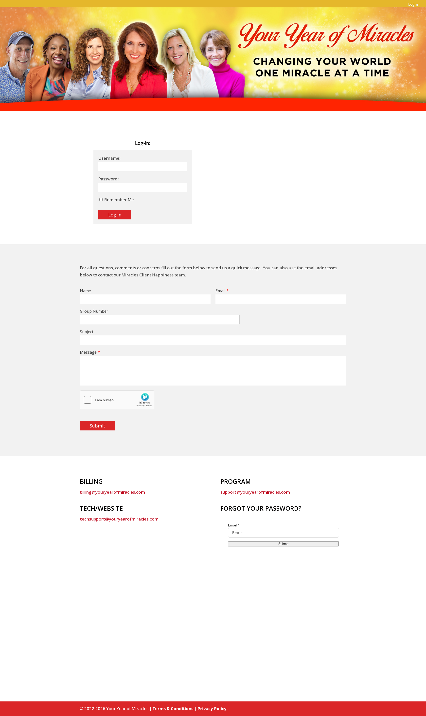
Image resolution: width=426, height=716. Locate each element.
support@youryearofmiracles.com (255, 492)
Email (222, 290)
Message (90, 352)
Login (413, 4)
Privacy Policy (212, 708)
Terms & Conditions (173, 708)
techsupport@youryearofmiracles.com (119, 519)
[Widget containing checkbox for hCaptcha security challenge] (117, 399)
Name (85, 290)
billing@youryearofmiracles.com (112, 492)
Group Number (94, 311)
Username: (109, 158)
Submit (97, 426)
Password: (108, 179)
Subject (86, 331)
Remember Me (118, 199)
